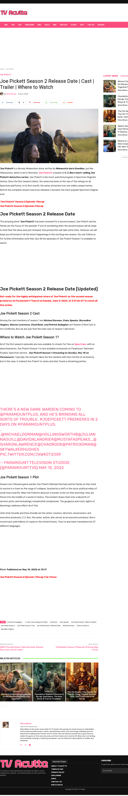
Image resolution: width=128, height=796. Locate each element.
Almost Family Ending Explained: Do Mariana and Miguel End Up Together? (16, 696)
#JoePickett (53, 419)
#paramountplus (36, 424)
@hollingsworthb (58, 434)
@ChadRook (49, 444)
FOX (20, 25)
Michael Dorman (68, 625)
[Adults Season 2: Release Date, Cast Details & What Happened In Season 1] (109, 131)
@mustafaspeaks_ (73, 439)
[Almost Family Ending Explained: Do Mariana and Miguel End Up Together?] (16, 681)
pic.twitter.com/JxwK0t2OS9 (30, 454)
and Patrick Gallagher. (15, 622)
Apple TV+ (49, 691)
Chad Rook (53, 622)
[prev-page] (1, 705)
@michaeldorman (20, 434)
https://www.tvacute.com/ (28, 726)
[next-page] (5, 705)
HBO (39, 25)
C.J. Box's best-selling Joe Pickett (36, 622)
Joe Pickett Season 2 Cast (26, 625)
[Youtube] (30, 744)
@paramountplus (19, 414)
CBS (13, 25)
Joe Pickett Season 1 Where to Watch (83, 622)
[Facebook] (21, 744)
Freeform (29, 25)
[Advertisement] (77, 12)
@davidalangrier (35, 439)
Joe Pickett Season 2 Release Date (48, 625)
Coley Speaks (64, 622)
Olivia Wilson (11, 94)
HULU (47, 25)
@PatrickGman (77, 444)
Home (2, 69)
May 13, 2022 (51, 467)
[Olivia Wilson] (2, 93)
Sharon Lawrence (83, 625)
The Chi (82, 689)
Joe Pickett (9, 69)
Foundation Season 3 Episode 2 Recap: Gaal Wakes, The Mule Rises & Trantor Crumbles (49, 696)
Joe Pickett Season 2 (8, 625)
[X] (25, 744)
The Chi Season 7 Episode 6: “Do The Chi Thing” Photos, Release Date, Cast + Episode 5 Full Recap (82, 695)
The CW (90, 25)
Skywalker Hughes (7, 629)
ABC (6, 25)
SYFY (82, 25)
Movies (101, 25)
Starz (73, 25)
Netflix (63, 25)
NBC (55, 25)
